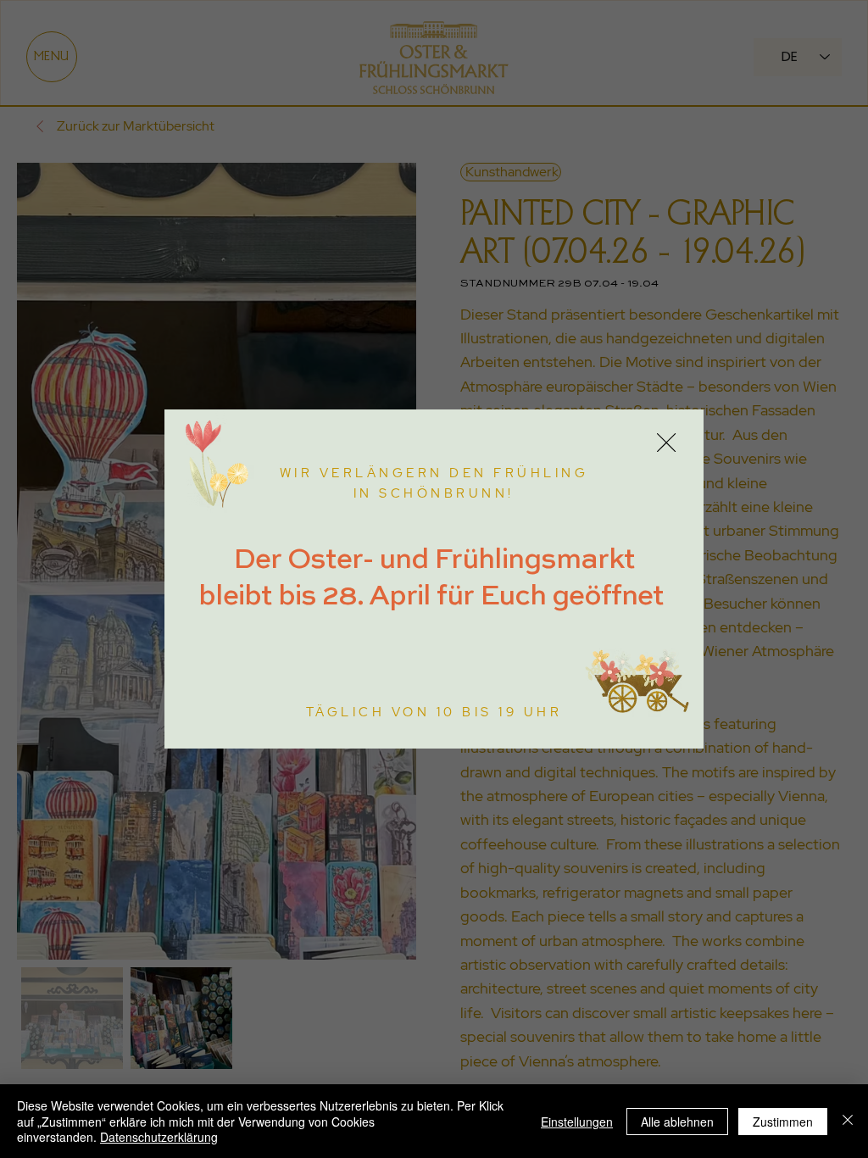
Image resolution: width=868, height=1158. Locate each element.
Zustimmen (783, 1121)
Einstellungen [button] (577, 1121)
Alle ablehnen (677, 1121)
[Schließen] (847, 1121)
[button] (666, 443)
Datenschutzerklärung (159, 1136)
